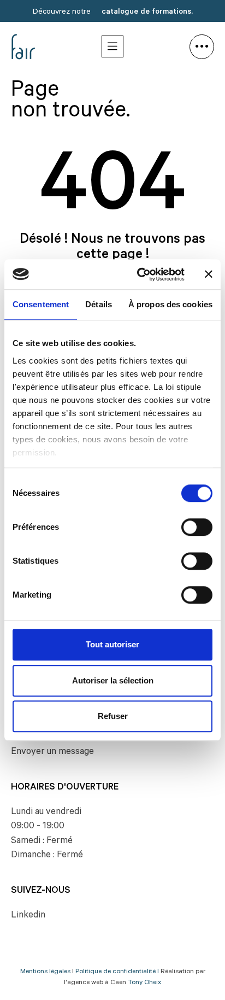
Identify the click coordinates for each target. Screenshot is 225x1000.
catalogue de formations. (147, 12)
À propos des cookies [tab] (170, 304)
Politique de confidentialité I (117, 972)
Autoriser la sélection (112, 680)
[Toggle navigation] (112, 46)
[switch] (196, 527)
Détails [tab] (98, 304)
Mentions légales (45, 972)
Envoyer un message (52, 752)
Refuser (113, 716)
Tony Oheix (144, 983)
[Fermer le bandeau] (208, 274)
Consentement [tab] (41, 304)
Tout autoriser (112, 644)
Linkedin (28, 916)
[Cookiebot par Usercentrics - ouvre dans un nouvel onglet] (139, 274)
